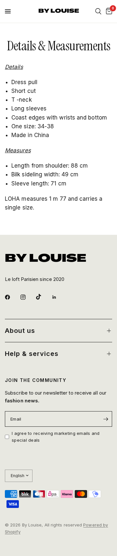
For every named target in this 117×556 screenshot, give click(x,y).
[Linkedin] (59, 297)
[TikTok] (43, 297)
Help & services (31, 354)
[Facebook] (12, 297)
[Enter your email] (105, 419)
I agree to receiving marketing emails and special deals (56, 437)
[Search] (98, 11)
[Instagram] (27, 297)
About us (20, 331)
